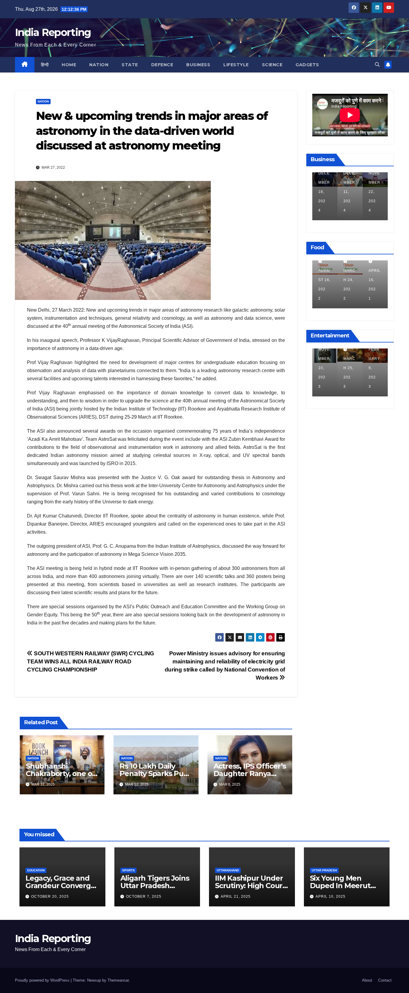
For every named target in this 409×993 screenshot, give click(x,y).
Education (36, 870)
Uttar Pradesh (324, 870)
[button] (377, 64)
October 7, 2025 (143, 896)
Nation (98, 64)
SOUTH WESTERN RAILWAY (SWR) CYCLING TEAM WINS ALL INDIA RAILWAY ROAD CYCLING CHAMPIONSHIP (90, 661)
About (367, 980)
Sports (128, 870)
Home (69, 64)
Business (198, 64)
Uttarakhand (228, 870)
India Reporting (53, 32)
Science (272, 64)
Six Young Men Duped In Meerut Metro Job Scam (340, 885)
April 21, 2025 (236, 896)
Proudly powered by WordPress (43, 980)
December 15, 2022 (374, 368)
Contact (385, 980)
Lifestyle (236, 64)
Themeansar (118, 980)
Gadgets (307, 64)
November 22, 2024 (349, 191)
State (130, 64)
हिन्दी (45, 64)
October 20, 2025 (50, 896)
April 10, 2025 (331, 896)
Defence (162, 64)
